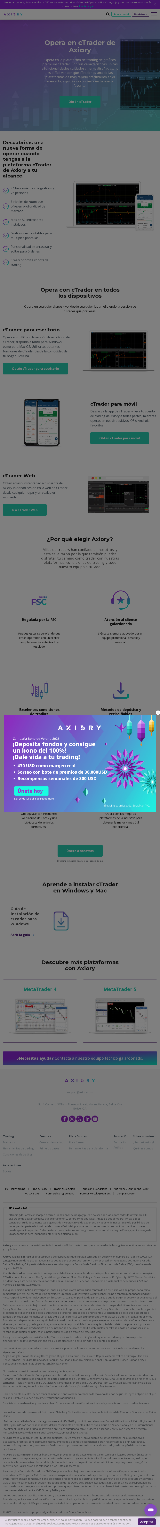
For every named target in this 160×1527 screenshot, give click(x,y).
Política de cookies (83, 1523)
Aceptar (146, 1521)
